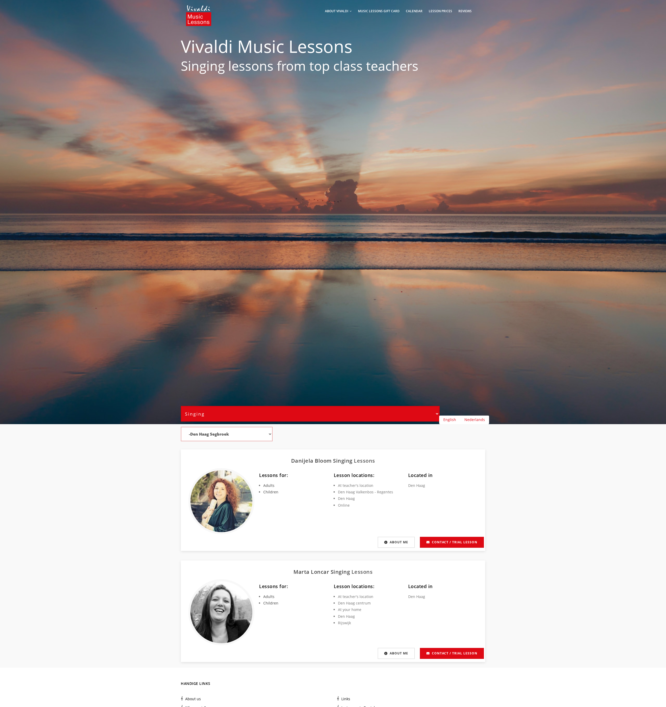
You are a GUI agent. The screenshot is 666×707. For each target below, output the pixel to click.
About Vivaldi (337, 11)
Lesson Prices (440, 11)
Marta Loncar (312, 571)
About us (193, 698)
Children (270, 491)
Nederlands (474, 419)
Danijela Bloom (312, 460)
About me (399, 542)
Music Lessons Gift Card (379, 11)
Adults (268, 485)
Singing (203, 66)
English (449, 419)
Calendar (414, 11)
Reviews (465, 11)
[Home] (198, 10)
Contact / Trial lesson (454, 542)
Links (345, 698)
